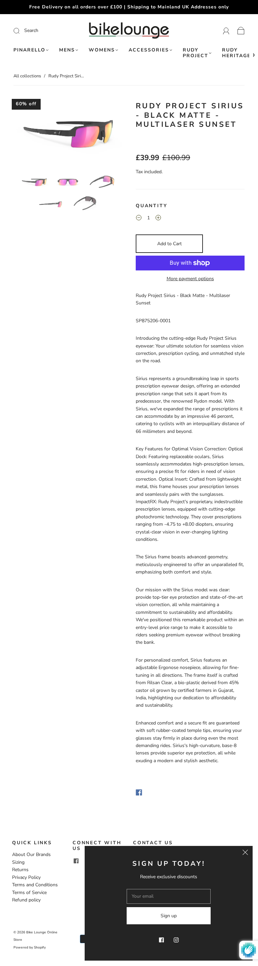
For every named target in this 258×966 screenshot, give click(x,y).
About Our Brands (31, 854)
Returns (20, 869)
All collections (27, 76)
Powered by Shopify (29, 947)
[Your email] (169, 896)
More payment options (190, 278)
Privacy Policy (26, 877)
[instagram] (176, 939)
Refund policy (26, 900)
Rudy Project (195, 53)
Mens (67, 50)
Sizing (18, 862)
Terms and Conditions (35, 885)
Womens (102, 50)
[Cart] (241, 30)
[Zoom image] (67, 134)
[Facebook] (139, 792)
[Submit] (40, 30)
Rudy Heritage (236, 53)
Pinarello (29, 50)
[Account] (226, 30)
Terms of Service (29, 892)
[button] (24, 134)
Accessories (149, 50)
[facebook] (76, 861)
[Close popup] (245, 853)
